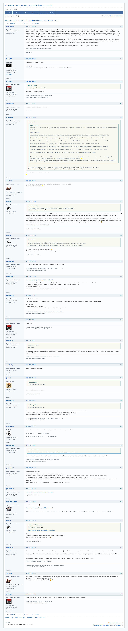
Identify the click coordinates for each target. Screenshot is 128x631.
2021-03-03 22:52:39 (31, 520)
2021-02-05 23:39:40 (31, 261)
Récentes (112, 16)
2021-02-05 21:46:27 (31, 181)
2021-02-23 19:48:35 (31, 468)
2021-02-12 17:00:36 (31, 276)
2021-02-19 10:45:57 (31, 400)
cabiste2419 (10, 26)
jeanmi (8, 378)
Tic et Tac (9, 181)
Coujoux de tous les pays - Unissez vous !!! (28, 5)
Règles (27, 13)
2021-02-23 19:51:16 (31, 488)
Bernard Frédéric (12, 501)
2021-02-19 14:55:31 (31, 445)
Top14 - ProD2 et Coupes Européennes (27, 20)
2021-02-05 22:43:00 (31, 201)
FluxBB (118, 625)
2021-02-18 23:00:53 (31, 295)
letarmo (8, 201)
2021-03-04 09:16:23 (31, 573)
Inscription (42, 13)
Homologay (10, 261)
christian (9, 81)
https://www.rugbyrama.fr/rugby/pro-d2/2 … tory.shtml (39, 508)
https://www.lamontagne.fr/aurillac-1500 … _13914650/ (39, 280)
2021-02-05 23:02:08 (31, 235)
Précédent (12, 23)
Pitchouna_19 (10, 276)
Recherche (35, 13)
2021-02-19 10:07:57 (31, 340)
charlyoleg (9, 117)
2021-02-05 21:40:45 (31, 117)
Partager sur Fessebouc (101, 625)
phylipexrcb (10, 426)
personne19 (10, 468)
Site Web (10, 74)
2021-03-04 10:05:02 (31, 594)
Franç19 (9, 59)
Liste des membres (18, 13)
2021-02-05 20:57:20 (31, 59)
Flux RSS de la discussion (116, 622)
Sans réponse (119, 16)
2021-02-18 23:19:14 (31, 320)
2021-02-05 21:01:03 (31, 81)
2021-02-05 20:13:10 (31, 26)
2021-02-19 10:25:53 (31, 365)
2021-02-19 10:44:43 (31, 378)
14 (32, 23)
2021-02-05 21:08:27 (31, 103)
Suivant (37, 23)
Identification (50, 13)
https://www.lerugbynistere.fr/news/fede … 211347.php (39, 492)
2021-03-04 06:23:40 (31, 547)
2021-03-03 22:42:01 (31, 501)
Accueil (8, 13)
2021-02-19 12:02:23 (31, 426)
